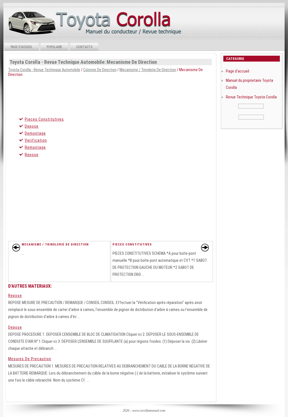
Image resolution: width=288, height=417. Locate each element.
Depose (32, 126)
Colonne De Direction (99, 69)
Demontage (35, 133)
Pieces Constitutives (44, 119)
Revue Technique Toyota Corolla (251, 97)
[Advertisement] (143, 95)
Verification (36, 140)
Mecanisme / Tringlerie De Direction (148, 69)
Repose (32, 154)
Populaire (54, 47)
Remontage (35, 147)
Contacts (84, 47)
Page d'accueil (22, 47)
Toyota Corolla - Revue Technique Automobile (44, 69)
